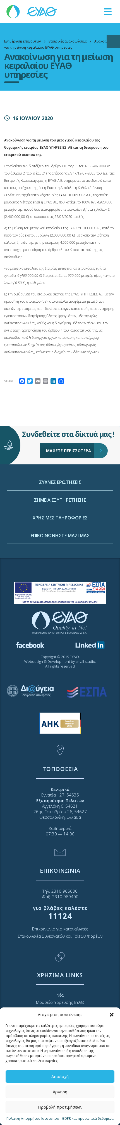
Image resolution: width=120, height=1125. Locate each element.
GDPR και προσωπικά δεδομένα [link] (88, 1118)
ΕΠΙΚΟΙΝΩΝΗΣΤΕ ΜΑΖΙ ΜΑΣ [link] (60, 535)
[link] (32, 11)
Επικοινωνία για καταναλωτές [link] (60, 929)
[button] (111, 1014)
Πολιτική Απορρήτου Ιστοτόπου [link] (32, 1118)
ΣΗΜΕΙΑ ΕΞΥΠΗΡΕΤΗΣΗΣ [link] (60, 500)
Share (9, 381)
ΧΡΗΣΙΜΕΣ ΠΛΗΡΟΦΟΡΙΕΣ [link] (60, 518)
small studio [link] (85, 661)
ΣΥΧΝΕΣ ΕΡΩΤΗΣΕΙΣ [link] (60, 482)
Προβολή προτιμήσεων (60, 1107)
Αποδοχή (60, 1076)
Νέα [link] (60, 995)
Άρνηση (60, 1091)
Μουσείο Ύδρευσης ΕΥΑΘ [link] (60, 1002)
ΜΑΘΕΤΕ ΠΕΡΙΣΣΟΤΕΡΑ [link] (68, 450)
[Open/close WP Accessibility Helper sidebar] (113, 41)
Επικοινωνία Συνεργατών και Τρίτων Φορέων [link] (60, 936)
